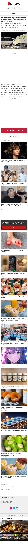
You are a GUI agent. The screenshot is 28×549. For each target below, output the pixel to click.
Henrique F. (22, 30)
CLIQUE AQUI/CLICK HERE (16, 503)
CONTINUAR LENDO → (14, 131)
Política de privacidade (9, 497)
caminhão (17, 487)
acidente (6, 487)
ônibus (8, 489)
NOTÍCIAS (6, 484)
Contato (3, 497)
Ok (14, 227)
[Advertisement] (14, 68)
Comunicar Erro (13, 136)
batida (11, 487)
